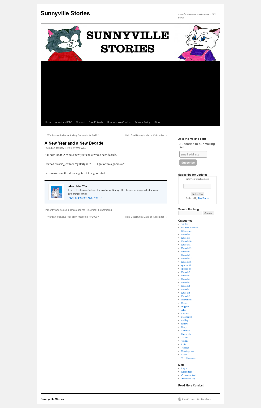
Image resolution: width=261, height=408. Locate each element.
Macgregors (186, 316)
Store (157, 122)
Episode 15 (186, 258)
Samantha (185, 330)
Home (48, 122)
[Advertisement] (130, 90)
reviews (184, 323)
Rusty (184, 326)
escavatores (186, 299)
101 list (184, 223)
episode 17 (186, 265)
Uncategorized (77, 209)
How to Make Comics (119, 122)
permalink (106, 209)
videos (184, 354)
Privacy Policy (143, 122)
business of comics (190, 227)
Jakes (183, 309)
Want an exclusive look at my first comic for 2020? (72, 135)
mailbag (184, 320)
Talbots (184, 337)
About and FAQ (63, 122)
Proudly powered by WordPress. (197, 399)
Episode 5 (185, 282)
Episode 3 (185, 275)
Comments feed (188, 375)
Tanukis (184, 340)
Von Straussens (188, 357)
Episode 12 (186, 247)
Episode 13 (186, 251)
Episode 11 (186, 244)
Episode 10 (186, 241)
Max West (81, 147)
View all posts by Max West (85, 197)
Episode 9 (185, 296)
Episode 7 (185, 289)
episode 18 (186, 268)
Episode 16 (186, 261)
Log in (184, 368)
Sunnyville (186, 333)
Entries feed (186, 371)
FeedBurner (203, 198)
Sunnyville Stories (65, 13)
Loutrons (185, 313)
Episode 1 (185, 237)
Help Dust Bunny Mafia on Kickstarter (146, 135)
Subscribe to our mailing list (197, 145)
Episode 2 (185, 272)
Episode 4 (185, 278)
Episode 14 (186, 254)
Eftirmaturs (186, 230)
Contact (80, 122)
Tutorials (185, 347)
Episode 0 (185, 234)
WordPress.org (188, 378)
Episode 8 (185, 292)
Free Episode (95, 122)
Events (184, 302)
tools (183, 344)
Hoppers (185, 306)
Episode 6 (185, 285)
